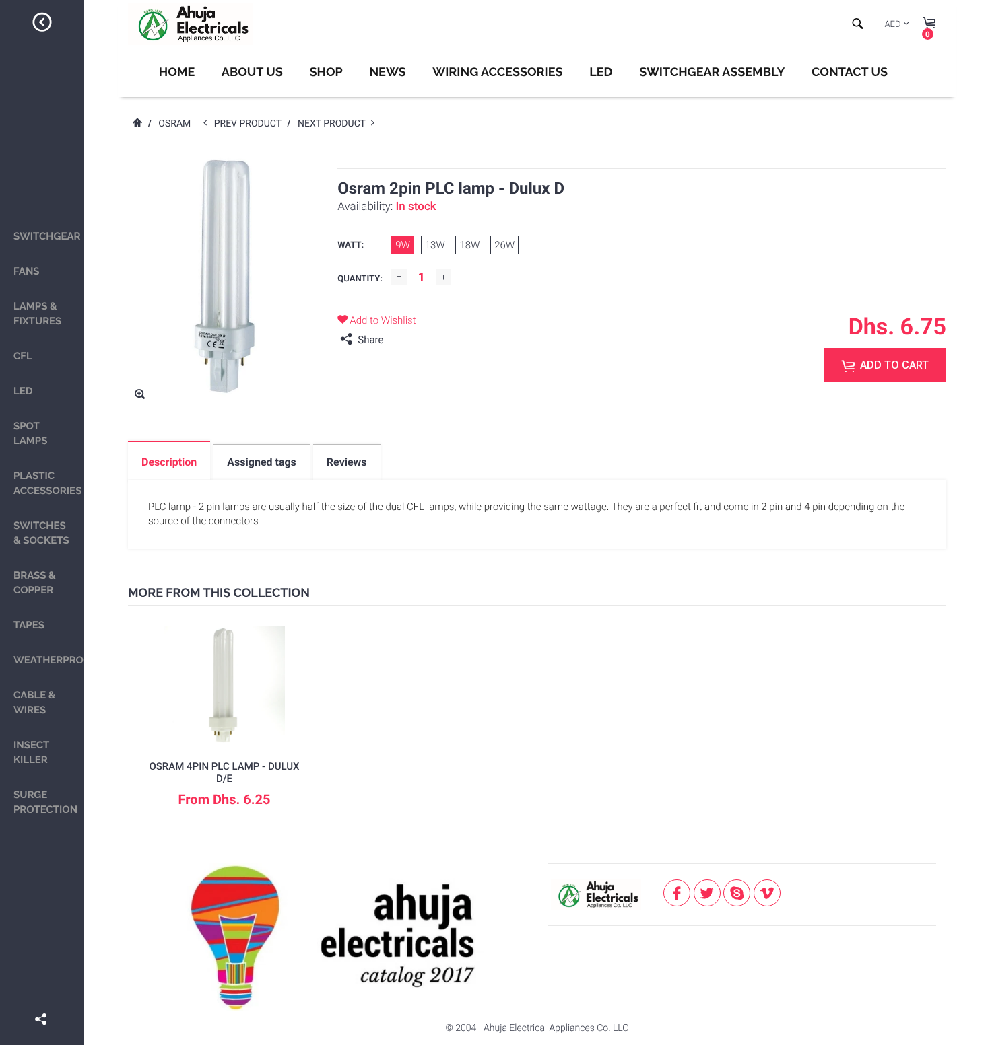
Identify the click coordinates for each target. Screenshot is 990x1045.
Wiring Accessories (497, 72)
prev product (251, 123)
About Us (252, 72)
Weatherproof (48, 660)
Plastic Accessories (47, 483)
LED (23, 391)
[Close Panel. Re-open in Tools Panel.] (42, 24)
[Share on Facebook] (42, 1000)
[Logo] (190, 24)
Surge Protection (45, 802)
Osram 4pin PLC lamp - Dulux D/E (224, 772)
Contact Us (850, 72)
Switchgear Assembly (712, 72)
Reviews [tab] (347, 462)
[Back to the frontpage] (136, 123)
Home (177, 72)
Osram (174, 123)
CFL (22, 356)
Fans (26, 271)
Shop (325, 72)
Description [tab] (169, 462)
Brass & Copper (34, 582)
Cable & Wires (34, 702)
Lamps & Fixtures (37, 313)
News (387, 72)
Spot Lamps (30, 433)
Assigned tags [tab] (261, 462)
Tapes (28, 625)
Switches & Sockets (41, 532)
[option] (224, 728)
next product (334, 123)
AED (892, 25)
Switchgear (47, 236)
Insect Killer (31, 752)
